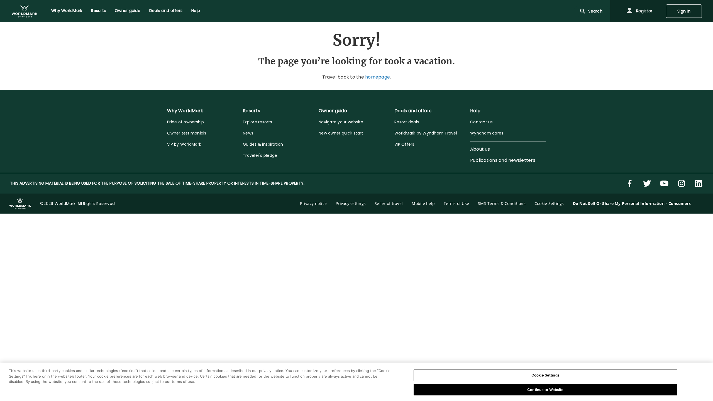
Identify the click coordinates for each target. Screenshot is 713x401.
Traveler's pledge (260, 155)
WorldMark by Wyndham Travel (425, 133)
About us (480, 149)
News (248, 133)
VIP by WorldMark (184, 144)
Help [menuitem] (195, 10)
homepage (377, 77)
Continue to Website (545, 389)
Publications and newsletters (502, 160)
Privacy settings (351, 203)
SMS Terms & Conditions (502, 203)
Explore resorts (257, 122)
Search (595, 11)
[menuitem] (24, 11)
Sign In (683, 11)
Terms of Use (456, 203)
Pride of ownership (185, 122)
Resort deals (406, 122)
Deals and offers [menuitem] (165, 10)
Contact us (481, 122)
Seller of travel (389, 203)
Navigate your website (341, 122)
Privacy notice (313, 203)
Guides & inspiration (263, 144)
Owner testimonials (186, 133)
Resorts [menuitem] (98, 10)
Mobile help (423, 203)
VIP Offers (404, 144)
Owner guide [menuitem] (127, 10)
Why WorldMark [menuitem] (66, 10)
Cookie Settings (545, 375)
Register (643, 11)
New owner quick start (341, 133)
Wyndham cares (486, 133)
